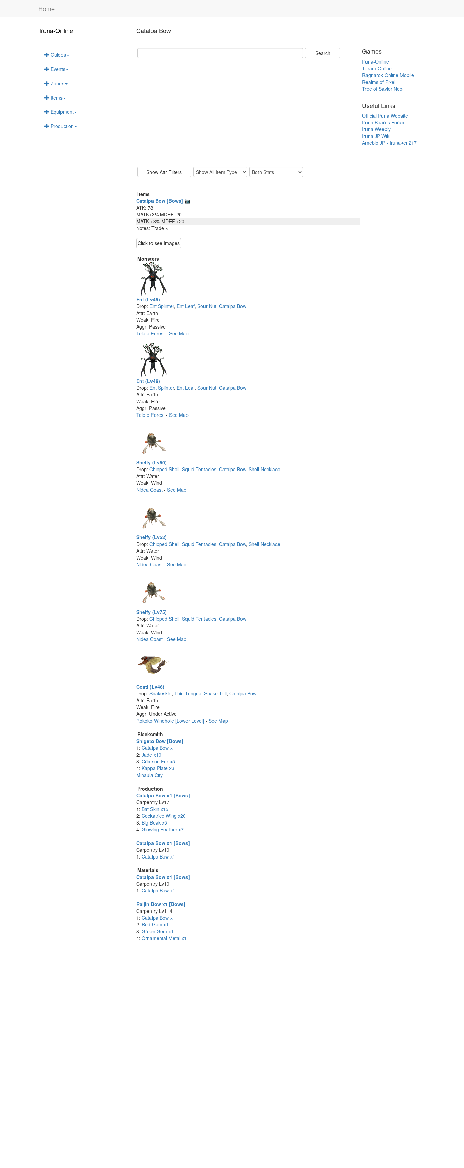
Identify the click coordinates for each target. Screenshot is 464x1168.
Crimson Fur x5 (158, 761)
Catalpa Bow (232, 306)
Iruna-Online (56, 30)
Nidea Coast (150, 489)
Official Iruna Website (385, 115)
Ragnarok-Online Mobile (388, 75)
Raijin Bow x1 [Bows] (160, 904)
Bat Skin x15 (155, 809)
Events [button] (57, 69)
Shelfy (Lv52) (151, 537)
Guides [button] (57, 54)
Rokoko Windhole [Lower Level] (171, 720)
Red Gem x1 (155, 924)
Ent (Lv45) (148, 299)
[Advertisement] (248, 112)
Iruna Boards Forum (384, 122)
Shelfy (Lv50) (151, 462)
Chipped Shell (164, 469)
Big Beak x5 (154, 822)
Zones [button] (56, 83)
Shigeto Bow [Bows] (159, 741)
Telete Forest (151, 333)
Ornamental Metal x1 (164, 938)
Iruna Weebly (376, 129)
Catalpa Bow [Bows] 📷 (163, 200)
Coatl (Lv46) (150, 686)
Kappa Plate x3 (158, 768)
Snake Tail (215, 693)
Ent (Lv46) (148, 380)
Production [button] (61, 126)
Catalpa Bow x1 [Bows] (163, 795)
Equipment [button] (61, 111)
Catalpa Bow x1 (158, 747)
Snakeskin (160, 693)
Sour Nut (206, 306)
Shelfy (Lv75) (151, 611)
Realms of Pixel (378, 81)
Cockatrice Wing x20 (164, 815)
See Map (179, 333)
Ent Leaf (186, 306)
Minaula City (149, 775)
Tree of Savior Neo (382, 88)
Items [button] (56, 97)
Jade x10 (151, 754)
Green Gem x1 (158, 931)
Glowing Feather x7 (163, 829)
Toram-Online (377, 68)
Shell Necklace (264, 469)
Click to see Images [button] (159, 243)
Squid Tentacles (199, 469)
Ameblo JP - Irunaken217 (389, 142)
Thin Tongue (187, 693)
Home (46, 8)
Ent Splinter (161, 306)
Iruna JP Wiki (376, 135)
